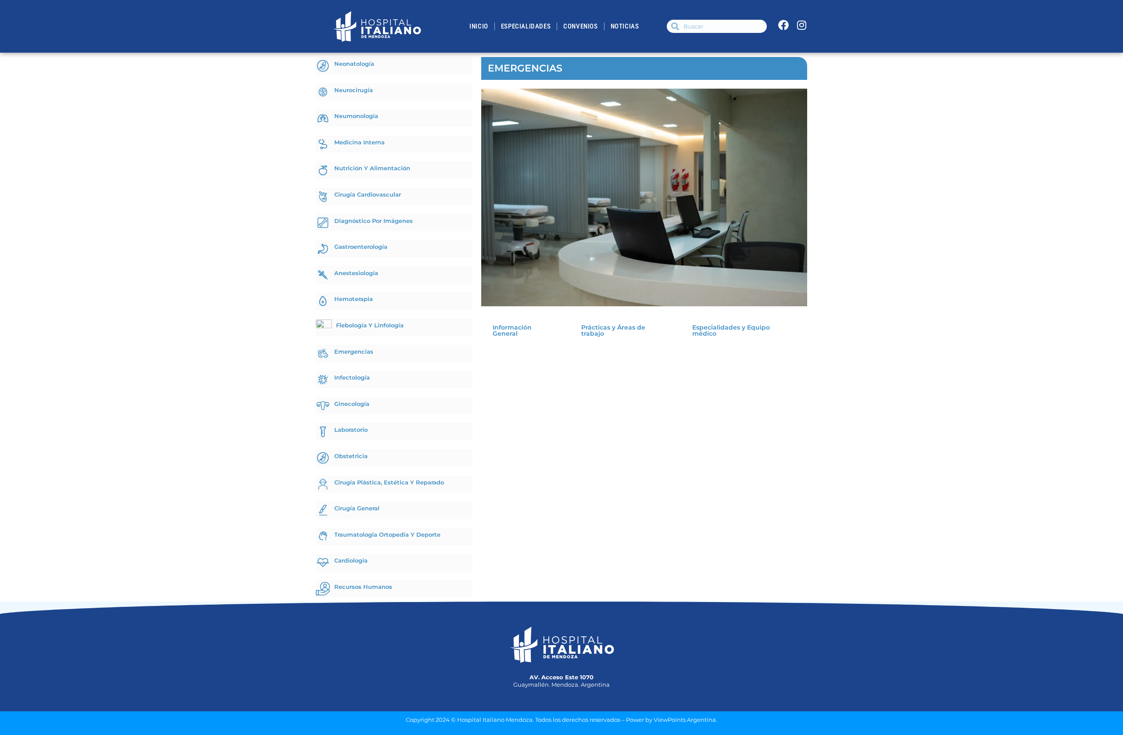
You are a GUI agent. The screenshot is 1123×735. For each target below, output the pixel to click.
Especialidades (526, 26)
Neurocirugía (353, 89)
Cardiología (351, 560)
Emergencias (353, 351)
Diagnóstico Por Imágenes (373, 220)
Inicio (478, 26)
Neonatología (354, 63)
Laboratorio (351, 429)
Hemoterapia (353, 298)
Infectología (352, 377)
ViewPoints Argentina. (685, 719)
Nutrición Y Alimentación (372, 168)
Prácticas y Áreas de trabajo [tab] (613, 330)
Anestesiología (356, 272)
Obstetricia (351, 455)
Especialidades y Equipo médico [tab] (731, 330)
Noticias (625, 26)
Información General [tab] (512, 330)
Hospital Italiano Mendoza (495, 719)
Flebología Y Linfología (370, 325)
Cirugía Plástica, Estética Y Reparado (389, 482)
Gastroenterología (360, 246)
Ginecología (351, 403)
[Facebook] (783, 25)
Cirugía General (356, 508)
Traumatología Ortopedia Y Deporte (387, 534)
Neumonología (356, 115)
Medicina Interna (359, 142)
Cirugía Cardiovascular (367, 194)
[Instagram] (802, 25)
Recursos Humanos (363, 586)
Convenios (580, 26)
